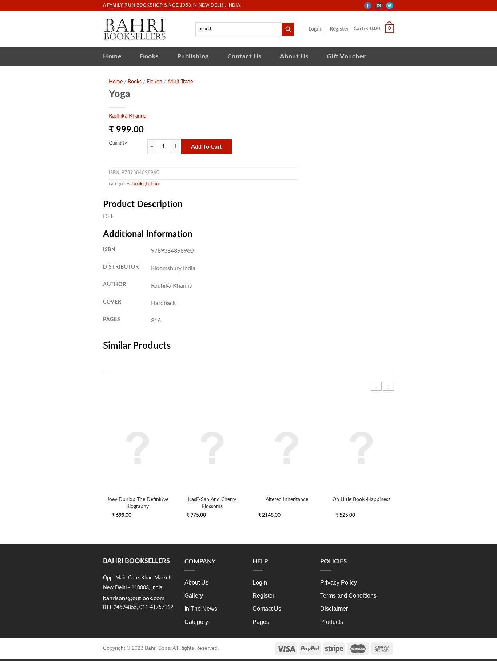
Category (196, 622)
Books (149, 56)
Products (331, 622)
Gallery (193, 596)
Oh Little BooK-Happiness (361, 499)
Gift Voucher (346, 56)
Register (341, 29)
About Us (294, 56)
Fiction (155, 81)
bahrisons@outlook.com (133, 598)
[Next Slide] (388, 386)
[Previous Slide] (376, 386)
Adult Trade (180, 81)
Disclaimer (334, 609)
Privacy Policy (338, 582)
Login (318, 29)
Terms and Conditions (348, 596)
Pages (261, 622)
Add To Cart (206, 147)
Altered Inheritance (287, 499)
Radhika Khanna (127, 116)
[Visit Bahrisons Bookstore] (134, 29)
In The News (200, 609)
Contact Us (244, 56)
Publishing (193, 56)
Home (112, 56)
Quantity (118, 143)
